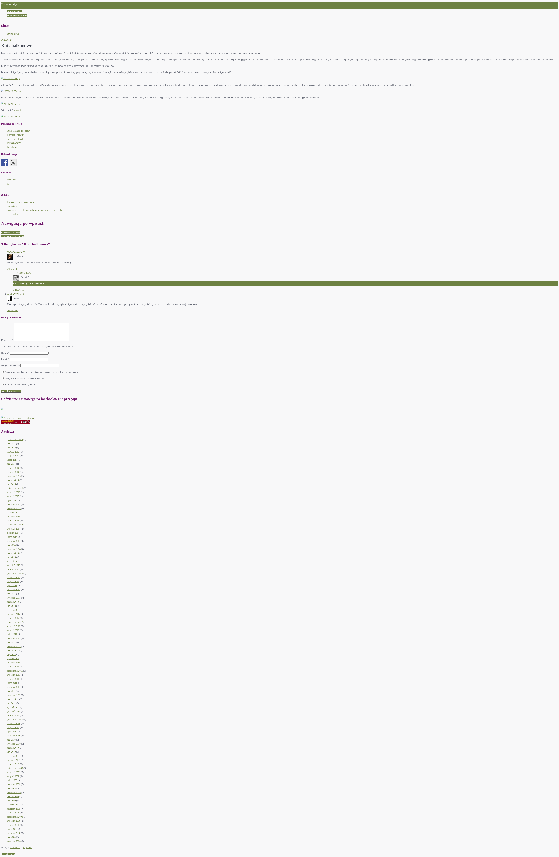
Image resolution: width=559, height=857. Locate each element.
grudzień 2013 (13, 565)
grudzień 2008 (13, 809)
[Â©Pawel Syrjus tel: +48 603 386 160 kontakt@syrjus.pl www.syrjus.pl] (11, 78)
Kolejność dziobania (10, 232)
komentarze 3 (13, 206)
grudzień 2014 (13, 516)
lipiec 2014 (12, 537)
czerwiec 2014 (13, 541)
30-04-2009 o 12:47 (22, 273)
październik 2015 (15, 488)
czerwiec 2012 (13, 638)
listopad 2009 (13, 764)
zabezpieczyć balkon (54, 210)
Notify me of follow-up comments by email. (25, 378)
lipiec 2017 (12, 459)
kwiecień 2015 (14, 508)
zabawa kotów (36, 210)
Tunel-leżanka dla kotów (18, 131)
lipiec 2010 (12, 731)
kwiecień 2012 (14, 646)
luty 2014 (11, 557)
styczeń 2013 (13, 610)
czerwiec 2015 (13, 504)
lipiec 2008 (12, 829)
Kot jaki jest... (13, 202)
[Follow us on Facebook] (4, 411)
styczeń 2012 (13, 658)
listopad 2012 (13, 618)
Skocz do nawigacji (10, 4)
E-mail (5, 359)
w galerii (17, 110)
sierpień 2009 (13, 776)
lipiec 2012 (12, 634)
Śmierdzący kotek (15, 139)
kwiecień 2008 (14, 841)
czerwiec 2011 (13, 687)
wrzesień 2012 (13, 626)
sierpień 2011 (13, 679)
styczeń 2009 (13, 804)
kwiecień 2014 (14, 549)
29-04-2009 (6, 40)
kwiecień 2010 (14, 744)
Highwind (27, 847)
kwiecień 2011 (13, 695)
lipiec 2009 (12, 780)
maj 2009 (11, 788)
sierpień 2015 (13, 496)
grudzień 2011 (13, 662)
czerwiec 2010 (13, 735)
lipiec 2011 (12, 683)
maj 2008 (11, 837)
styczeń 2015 (13, 512)
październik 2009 (15, 768)
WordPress (15, 847)
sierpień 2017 (13, 455)
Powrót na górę (8, 854)
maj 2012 (11, 642)
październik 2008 (15, 817)
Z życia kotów (27, 202)
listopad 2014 (13, 520)
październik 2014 (15, 524)
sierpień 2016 (13, 472)
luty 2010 (11, 752)
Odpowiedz (12, 269)
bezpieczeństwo (14, 210)
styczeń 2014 (13, 561)
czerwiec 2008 (13, 833)
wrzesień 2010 (13, 723)
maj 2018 (11, 443)
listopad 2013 (13, 569)
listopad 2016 (13, 468)
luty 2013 (11, 606)
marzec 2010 (13, 748)
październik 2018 (15, 439)
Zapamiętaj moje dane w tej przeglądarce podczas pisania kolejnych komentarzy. (42, 372)
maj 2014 (11, 545)
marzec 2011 (13, 699)
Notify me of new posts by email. (20, 384)
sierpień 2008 (13, 825)
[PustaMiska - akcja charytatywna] (17, 418)
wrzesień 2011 (13, 675)
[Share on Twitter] (13, 162)
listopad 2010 (13, 715)
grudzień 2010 (13, 711)
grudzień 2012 (13, 614)
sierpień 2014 (13, 533)
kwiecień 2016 (14, 476)
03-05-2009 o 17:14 (16, 294)
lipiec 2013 (12, 585)
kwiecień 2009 (14, 792)
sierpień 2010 (13, 727)
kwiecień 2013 (14, 597)
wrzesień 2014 (13, 528)
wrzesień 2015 (13, 492)
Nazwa (5, 353)
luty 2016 (11, 484)
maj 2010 (11, 740)
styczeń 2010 (13, 756)
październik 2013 (15, 573)
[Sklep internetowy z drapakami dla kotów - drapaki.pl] (15, 423)
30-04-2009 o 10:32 (16, 252)
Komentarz (7, 340)
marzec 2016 (13, 480)
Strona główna (13, 34)
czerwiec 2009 (13, 784)
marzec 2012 (13, 650)
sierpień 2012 (13, 630)
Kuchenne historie (15, 135)
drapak (26, 210)
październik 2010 (15, 719)
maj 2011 (11, 691)
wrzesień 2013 (13, 577)
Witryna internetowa (10, 365)
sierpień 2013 (13, 581)
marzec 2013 (13, 602)
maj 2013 (11, 593)
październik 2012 (15, 622)
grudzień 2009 (13, 760)
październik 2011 (15, 671)
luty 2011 (11, 703)
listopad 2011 (13, 666)
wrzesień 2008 (13, 821)
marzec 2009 (13, 796)
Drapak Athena (14, 143)
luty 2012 (11, 654)
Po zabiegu (12, 147)
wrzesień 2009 (13, 772)
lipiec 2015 (12, 500)
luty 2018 (11, 447)
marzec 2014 (13, 553)
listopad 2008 (13, 812)
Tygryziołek (12, 214)
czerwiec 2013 (13, 589)
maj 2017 (11, 464)
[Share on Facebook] (4, 162)
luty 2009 (11, 800)
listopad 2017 (13, 451)
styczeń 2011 (13, 707)
